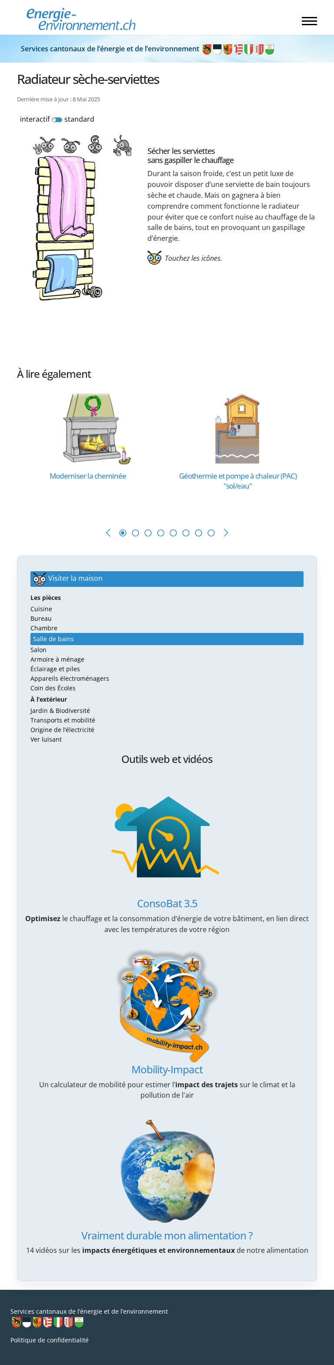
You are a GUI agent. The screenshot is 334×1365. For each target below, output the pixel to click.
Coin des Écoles (53, 688)
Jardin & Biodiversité (60, 710)
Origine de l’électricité (62, 730)
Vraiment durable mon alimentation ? (167, 1235)
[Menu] (309, 21)
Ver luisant (46, 739)
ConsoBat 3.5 (167, 903)
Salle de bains (53, 639)
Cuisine (41, 609)
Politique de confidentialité (49, 1340)
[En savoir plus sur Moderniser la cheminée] (87, 427)
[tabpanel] (92, 451)
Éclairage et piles (55, 669)
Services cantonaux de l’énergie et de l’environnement (111, 48)
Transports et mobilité (62, 720)
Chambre (43, 628)
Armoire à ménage (57, 659)
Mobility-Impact (167, 1069)
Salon (38, 650)
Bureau (41, 618)
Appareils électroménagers (69, 678)
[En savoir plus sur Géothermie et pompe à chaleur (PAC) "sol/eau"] (237, 427)
